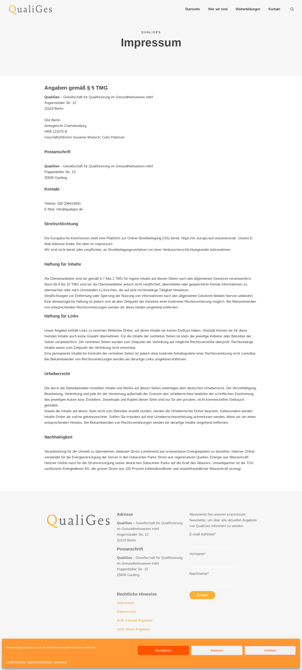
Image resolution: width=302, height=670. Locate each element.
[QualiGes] (30, 9)
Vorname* (197, 554)
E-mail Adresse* (202, 534)
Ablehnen (217, 650)
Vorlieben (270, 650)
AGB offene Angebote (133, 629)
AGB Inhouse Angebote (134, 620)
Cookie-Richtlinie (15, 662)
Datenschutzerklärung (40, 662)
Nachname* (199, 574)
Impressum (60, 662)
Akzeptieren (163, 650)
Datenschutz (126, 612)
